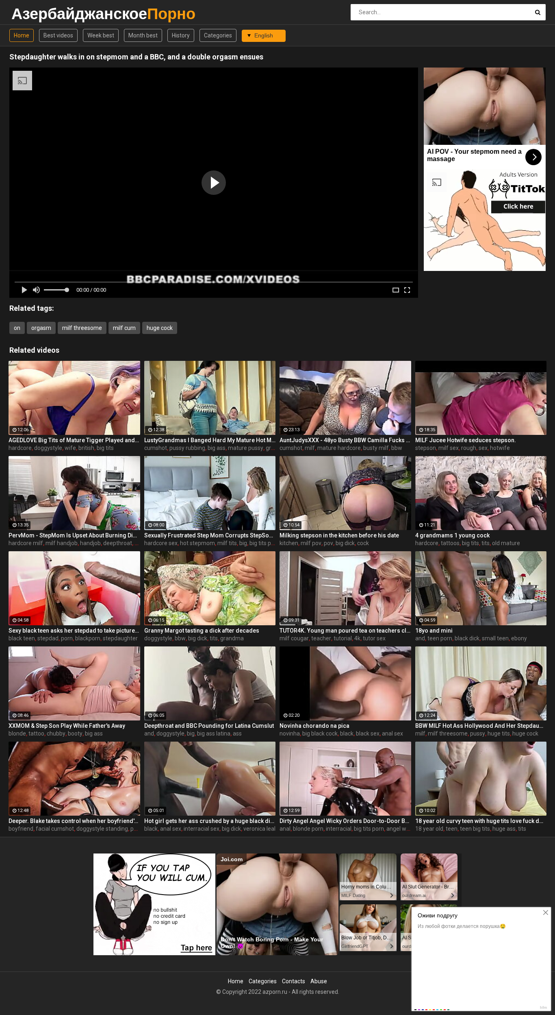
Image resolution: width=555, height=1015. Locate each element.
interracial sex (201, 828)
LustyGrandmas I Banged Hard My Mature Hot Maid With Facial (210, 440)
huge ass (504, 828)
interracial (338, 828)
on (17, 328)
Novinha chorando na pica (314, 726)
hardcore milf (26, 543)
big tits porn (264, 543)
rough (468, 448)
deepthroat (117, 543)
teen (451, 828)
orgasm (41, 328)
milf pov (311, 543)
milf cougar (294, 638)
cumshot (155, 448)
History (181, 35)
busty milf (376, 448)
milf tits (227, 543)
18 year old (429, 828)
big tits (105, 448)
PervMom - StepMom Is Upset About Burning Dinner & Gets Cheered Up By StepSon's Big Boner (74, 535)
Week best (100, 35)
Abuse (318, 981)
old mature (506, 543)
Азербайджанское (32, 13)
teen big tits (475, 828)
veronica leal (259, 828)
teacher (321, 638)
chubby (56, 733)
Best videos (58, 35)
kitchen (289, 543)
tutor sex (374, 638)
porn (67, 638)
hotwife (500, 448)
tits (485, 543)
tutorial (343, 638)
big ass (216, 448)
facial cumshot (55, 828)
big (243, 543)
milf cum (124, 328)
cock (363, 543)
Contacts (293, 981)
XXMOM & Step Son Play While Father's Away (67, 726)
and (420, 638)
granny (275, 448)
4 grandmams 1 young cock (452, 535)
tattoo (36, 733)
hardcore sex (161, 543)
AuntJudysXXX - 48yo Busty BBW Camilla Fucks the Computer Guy (345, 440)
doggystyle (48, 448)
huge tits (499, 733)
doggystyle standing (102, 828)
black (346, 733)
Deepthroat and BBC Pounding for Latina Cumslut (209, 726)
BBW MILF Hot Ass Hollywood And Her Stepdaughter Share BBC (481, 726)
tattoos (450, 543)
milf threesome (82, 328)
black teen (22, 638)
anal (285, 828)
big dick (345, 543)
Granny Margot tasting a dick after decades (201, 630)
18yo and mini (434, 630)
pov (328, 543)
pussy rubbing (187, 448)
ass (237, 733)
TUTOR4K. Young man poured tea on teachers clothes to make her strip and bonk (345, 630)
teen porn (439, 638)
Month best (143, 35)
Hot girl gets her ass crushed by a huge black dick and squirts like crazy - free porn (210, 821)
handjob (90, 543)
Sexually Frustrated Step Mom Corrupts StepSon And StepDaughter (210, 535)
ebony (519, 638)
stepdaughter (120, 638)
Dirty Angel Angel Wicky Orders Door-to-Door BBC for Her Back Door (345, 821)
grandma (232, 638)
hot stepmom (197, 543)
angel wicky (401, 828)
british (86, 448)
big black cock (320, 733)
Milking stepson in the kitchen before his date (339, 535)
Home (21, 35)
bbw (396, 448)
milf (310, 448)
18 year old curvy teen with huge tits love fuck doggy (481, 821)
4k (357, 638)
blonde (17, 733)
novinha (290, 733)
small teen (495, 638)
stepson (425, 448)
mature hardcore (339, 448)
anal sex (392, 733)
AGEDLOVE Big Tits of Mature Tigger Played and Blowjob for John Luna (74, 440)
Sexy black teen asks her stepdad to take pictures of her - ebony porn (74, 630)
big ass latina (213, 733)
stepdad (48, 638)
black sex (367, 733)
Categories (218, 35)
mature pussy (245, 448)
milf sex (448, 448)
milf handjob (62, 543)
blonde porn (308, 828)
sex (483, 448)
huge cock (160, 328)
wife (70, 448)
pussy (477, 733)
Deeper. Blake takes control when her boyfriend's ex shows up (74, 821)
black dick (467, 638)
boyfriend (21, 828)
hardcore (20, 448)
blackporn (87, 638)
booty (75, 733)
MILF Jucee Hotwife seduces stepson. (465, 440)
